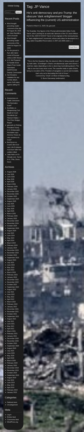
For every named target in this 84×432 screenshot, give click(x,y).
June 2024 (11, 235)
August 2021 (11, 319)
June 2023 (11, 265)
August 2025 (11, 201)
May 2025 (10, 209)
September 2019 (13, 375)
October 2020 (12, 343)
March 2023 (11, 272)
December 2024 (13, 221)
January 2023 (12, 277)
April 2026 (10, 182)
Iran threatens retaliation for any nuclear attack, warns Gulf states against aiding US (13, 80)
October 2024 (12, 226)
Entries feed (11, 417)
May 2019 (10, 385)
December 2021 (13, 309)
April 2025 (10, 211)
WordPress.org (12, 422)
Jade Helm (11, 154)
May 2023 (10, 267)
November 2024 (13, 223)
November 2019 (13, 370)
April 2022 (10, 299)
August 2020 (11, 348)
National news (12, 402)
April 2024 (10, 240)
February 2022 (12, 304)
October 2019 (12, 373)
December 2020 (13, 338)
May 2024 (10, 238)
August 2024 (11, 231)
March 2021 (11, 331)
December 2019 (13, 368)
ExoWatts (10, 108)
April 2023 (10, 270)
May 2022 (10, 297)
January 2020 (12, 365)
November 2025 (13, 194)
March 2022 (11, 302)
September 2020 (13, 346)
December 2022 (13, 280)
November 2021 (13, 311)
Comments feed (13, 419)
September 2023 (13, 258)
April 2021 (10, 329)
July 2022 (10, 292)
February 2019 (12, 390)
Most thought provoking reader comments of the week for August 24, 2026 (14, 43)
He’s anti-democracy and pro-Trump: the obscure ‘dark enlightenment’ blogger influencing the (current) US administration (53, 16)
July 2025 (10, 204)
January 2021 (12, 336)
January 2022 (12, 307)
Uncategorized (12, 405)
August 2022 (11, 289)
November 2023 (13, 253)
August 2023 (11, 260)
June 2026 (11, 177)
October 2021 (12, 314)
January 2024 (12, 248)
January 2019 (12, 392)
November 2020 (13, 341)
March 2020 (11, 360)
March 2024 (11, 243)
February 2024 (12, 245)
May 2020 (10, 356)
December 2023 (13, 250)
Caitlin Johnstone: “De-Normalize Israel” (13, 103)
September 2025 (13, 199)
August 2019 (11, 378)
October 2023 (12, 255)
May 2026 (10, 179)
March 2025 (11, 213)
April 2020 (10, 358)
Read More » (74, 47)
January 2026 (12, 189)
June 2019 (11, 382)
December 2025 (13, 191)
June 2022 (11, 294)
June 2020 (11, 353)
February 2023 (12, 275)
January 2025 (12, 218)
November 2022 (13, 282)
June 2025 (11, 206)
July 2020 (10, 351)
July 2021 (10, 321)
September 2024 (13, 228)
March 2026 (11, 184)
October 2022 (12, 284)
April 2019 (10, 387)
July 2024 (10, 233)
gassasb (52, 26)
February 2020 (12, 363)
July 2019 (10, 380)
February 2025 (12, 216)
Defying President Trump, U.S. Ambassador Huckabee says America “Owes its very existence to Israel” (14, 132)
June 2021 (11, 324)
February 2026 (12, 186)
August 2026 (11, 172)
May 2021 (10, 326)
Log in (9, 415)
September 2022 (13, 287)
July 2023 (10, 262)
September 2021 (13, 316)
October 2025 (12, 196)
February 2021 (12, 333)
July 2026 (10, 174)
